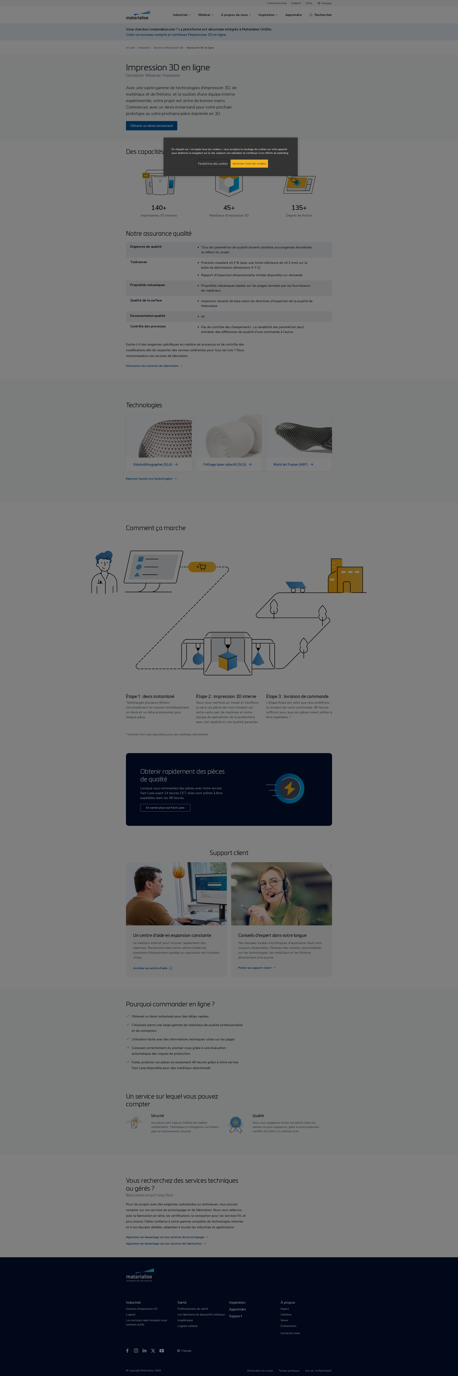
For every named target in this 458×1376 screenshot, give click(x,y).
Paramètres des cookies (213, 163)
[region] (231, 157)
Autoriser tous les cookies (249, 163)
